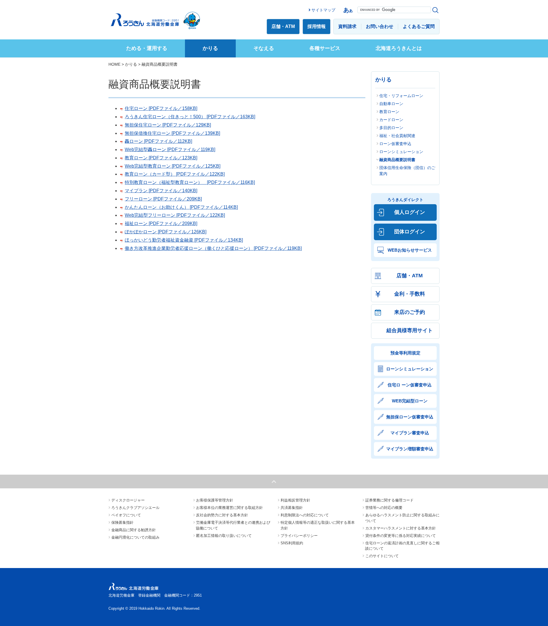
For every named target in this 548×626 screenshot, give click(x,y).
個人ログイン (409, 212)
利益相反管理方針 (295, 500)
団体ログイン (409, 231)
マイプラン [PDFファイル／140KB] (161, 190)
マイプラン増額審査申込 (409, 448)
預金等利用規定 (405, 352)
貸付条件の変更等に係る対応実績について (400, 535)
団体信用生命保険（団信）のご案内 (407, 170)
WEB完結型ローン (410, 400)
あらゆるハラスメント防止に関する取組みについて (402, 518)
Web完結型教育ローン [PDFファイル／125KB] (172, 166)
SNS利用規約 (292, 543)
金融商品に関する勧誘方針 (133, 530)
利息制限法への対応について (305, 515)
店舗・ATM (283, 26)
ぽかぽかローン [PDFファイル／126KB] (165, 231)
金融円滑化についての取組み (135, 537)
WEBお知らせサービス (410, 250)
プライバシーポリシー (299, 535)
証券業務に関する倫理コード (389, 500)
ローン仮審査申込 (395, 143)
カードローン (391, 119)
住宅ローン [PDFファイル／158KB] (161, 108)
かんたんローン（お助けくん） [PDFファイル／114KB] (181, 207)
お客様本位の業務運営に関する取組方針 (229, 507)
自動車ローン (391, 103)
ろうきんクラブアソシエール (135, 507)
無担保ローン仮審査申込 (409, 416)
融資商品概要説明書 (397, 159)
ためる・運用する (146, 48)
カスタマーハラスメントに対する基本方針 (400, 528)
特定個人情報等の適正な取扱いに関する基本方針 (318, 525)
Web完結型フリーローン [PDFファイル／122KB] (175, 215)
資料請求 (347, 26)
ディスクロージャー (128, 500)
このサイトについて (382, 556)
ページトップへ (274, 481)
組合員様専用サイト (409, 330)
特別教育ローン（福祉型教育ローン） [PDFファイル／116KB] (190, 182)
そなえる (263, 48)
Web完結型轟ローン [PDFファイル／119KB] (170, 149)
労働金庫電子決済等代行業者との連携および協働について (233, 525)
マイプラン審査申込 (409, 432)
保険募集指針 (122, 522)
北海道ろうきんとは (399, 48)
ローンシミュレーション (401, 151)
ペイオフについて (126, 515)
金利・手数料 (409, 294)
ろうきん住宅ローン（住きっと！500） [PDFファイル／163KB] (190, 116)
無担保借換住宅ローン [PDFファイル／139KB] (172, 133)
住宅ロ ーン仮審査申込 (410, 384)
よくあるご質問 (419, 26)
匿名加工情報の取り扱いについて (224, 535)
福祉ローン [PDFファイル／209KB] (161, 223)
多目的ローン (391, 127)
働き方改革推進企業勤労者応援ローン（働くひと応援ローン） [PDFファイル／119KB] (213, 248)
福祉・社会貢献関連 (397, 135)
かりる (210, 48)
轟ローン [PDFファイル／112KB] (158, 141)
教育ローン (389, 111)
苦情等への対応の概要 (383, 507)
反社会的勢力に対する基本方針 (222, 515)
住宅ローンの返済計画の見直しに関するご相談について (402, 546)
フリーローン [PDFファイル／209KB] (163, 198)
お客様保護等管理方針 (214, 500)
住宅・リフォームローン (401, 95)
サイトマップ (323, 10)
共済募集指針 (292, 507)
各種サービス (324, 48)
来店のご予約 (409, 312)
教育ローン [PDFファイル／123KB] (161, 157)
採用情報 (316, 26)
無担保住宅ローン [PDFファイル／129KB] (168, 125)
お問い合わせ (379, 26)
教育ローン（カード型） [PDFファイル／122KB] (175, 174)
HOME (114, 64)
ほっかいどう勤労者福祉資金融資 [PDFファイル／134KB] (184, 240)
